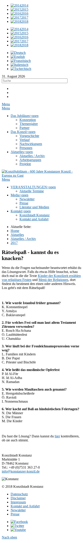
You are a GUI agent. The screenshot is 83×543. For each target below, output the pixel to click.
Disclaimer (18, 498)
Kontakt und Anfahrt (25, 506)
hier (57, 436)
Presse (15, 514)
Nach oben (9, 537)
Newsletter (18, 510)
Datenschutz (19, 494)
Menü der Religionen (53, 280)
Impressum (18, 502)
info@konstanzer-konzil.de (21, 471)
